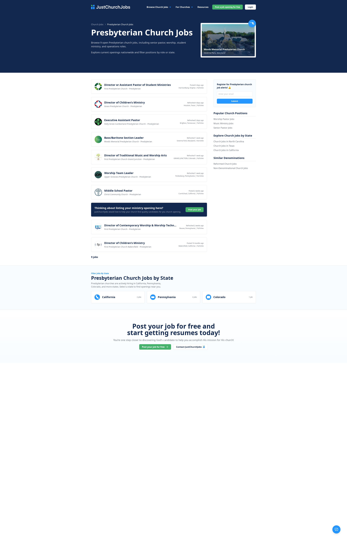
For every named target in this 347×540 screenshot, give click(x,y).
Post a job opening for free (227, 7)
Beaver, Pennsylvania (187, 228)
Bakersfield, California (187, 246)
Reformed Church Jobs (225, 163)
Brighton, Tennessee (187, 123)
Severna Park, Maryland (186, 141)
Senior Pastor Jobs (222, 127)
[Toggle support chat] (336, 529)
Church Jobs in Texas (223, 145)
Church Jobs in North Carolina (228, 141)
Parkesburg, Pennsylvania (185, 176)
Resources (202, 7)
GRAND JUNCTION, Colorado (184, 158)
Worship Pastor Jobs (223, 119)
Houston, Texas (189, 105)
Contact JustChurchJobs (189, 346)
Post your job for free (153, 346)
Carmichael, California (187, 193)
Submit (234, 101)
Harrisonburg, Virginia (187, 88)
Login (250, 7)
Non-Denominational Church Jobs (230, 168)
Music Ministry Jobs (223, 123)
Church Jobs (97, 24)
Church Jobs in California (226, 150)
